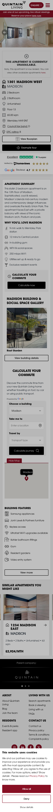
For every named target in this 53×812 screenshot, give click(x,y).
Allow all (26, 788)
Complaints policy (39, 738)
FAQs (31, 713)
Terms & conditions (39, 734)
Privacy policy (36, 730)
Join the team (10, 712)
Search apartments (39, 700)
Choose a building (20, 403)
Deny (26, 798)
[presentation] (5, 32)
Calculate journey (24, 450)
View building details (27, 358)
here (43, 72)
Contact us (35, 726)
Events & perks (10, 726)
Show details (26, 807)
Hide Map (14, 460)
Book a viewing (37, 705)
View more (26, 572)
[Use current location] (40, 425)
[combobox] (26, 425)
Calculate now (26, 285)
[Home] (14, 5)
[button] (22, 686)
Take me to (15, 418)
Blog (4, 708)
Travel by (14, 433)
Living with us (36, 709)
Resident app (9, 730)
